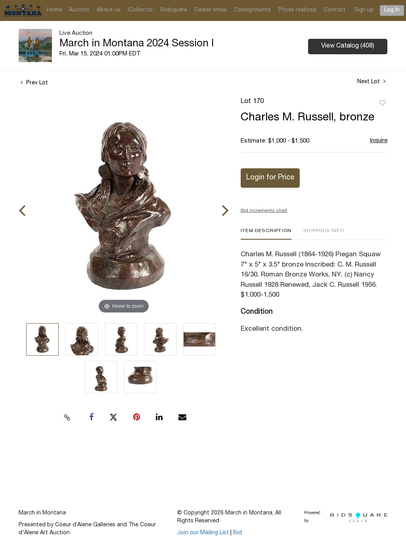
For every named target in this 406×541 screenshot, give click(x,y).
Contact (335, 10)
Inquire (378, 141)
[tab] (266, 234)
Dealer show (211, 10)
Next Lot (369, 82)
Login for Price (270, 177)
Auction (79, 10)
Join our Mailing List (203, 533)
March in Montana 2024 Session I (136, 44)
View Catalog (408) (347, 46)
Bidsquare (174, 10)
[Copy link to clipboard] (67, 417)
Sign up (364, 10)
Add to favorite (382, 103)
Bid (237, 533)
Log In (392, 10)
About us (109, 10)
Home (54, 10)
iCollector (140, 10)
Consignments (252, 10)
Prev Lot (36, 83)
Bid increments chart (264, 210)
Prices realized (297, 10)
